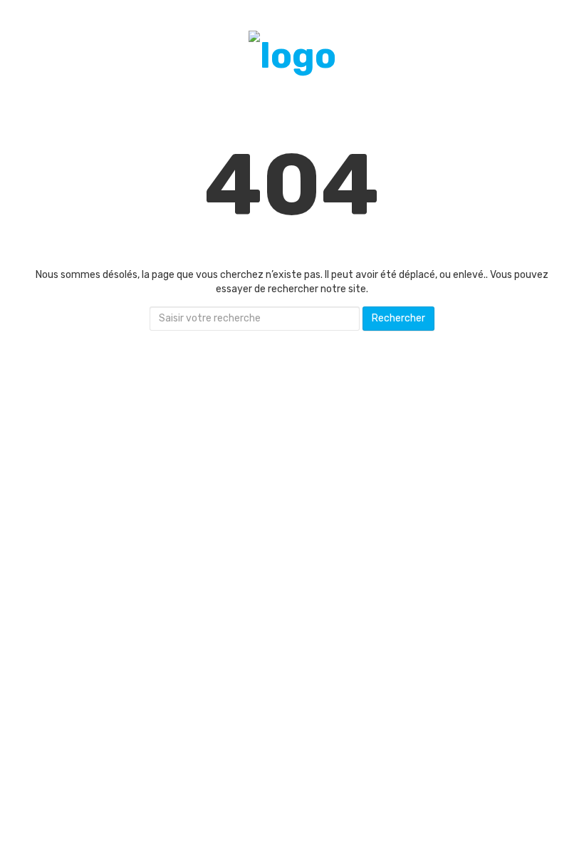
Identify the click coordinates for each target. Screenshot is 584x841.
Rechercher (398, 318)
